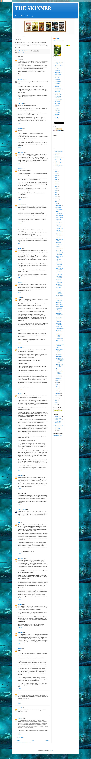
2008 (56, 400)
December (58, 205)
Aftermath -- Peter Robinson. (60, 344)
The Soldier (57, 77)
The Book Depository (57, 155)
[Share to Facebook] (37, 51)
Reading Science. (59, 338)
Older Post (47, 740)
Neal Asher (20, 128)
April (57, 389)
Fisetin (56, 416)
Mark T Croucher (22, 509)
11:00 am (20, 713)
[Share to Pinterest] (38, 51)
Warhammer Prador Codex (59, 163)
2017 (56, 188)
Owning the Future (59, 62)
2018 (56, 186)
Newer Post (17, 740)
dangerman (20, 204)
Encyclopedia (59, 213)
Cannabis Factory (59, 328)
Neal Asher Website (59, 151)
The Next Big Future (59, 158)
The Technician (58, 88)
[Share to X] (36, 51)
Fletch (19, 297)
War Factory (57, 70)
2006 (56, 404)
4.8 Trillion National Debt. (59, 331)
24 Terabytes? (59, 223)
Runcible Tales (58, 64)
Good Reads (58, 354)
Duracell (20, 648)
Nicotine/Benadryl (59, 425)
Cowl (56, 107)
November (58, 207)
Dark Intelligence (58, 72)
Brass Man (57, 108)
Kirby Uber (20, 103)
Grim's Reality (21, 79)
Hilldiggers (57, 114)
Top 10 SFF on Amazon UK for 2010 (59, 365)
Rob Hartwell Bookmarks (59, 277)
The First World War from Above (59, 351)
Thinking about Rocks (59, 341)
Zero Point (57, 68)
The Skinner (57, 93)
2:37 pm (19, 688)
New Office (58, 242)
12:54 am (20, 277)
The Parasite (57, 83)
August (58, 380)
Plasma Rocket (59, 209)
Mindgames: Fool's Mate (59, 66)
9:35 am (19, 599)
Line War (57, 117)
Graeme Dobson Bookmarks (59, 273)
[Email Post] (31, 50)
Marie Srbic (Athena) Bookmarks (59, 281)
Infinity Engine (58, 74)
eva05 (19, 522)
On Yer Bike (58, 244)
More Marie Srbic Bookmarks (60, 253)
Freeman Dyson (59, 250)
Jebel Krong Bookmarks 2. (59, 234)
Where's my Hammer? (58, 220)
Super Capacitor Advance (59, 225)
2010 (56, 203)
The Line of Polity (59, 94)
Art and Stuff (59, 326)
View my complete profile (58, 40)
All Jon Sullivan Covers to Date (59, 296)
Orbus (56, 116)
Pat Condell (57, 153)
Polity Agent (57, 103)
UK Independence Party (59, 160)
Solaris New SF (58, 99)
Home (32, 740)
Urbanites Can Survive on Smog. (59, 310)
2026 (56, 171)
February (58, 393)
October (58, 376)
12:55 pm (20, 470)
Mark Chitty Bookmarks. (59, 288)
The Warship (57, 76)
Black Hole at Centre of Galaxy (59, 335)
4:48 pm (19, 518)
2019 (56, 184)
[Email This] (33, 51)
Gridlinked (57, 105)
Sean (19, 59)
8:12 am (19, 703)
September (58, 378)
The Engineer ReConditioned (58, 97)
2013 (56, 196)
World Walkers (58, 428)
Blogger (51, 750)
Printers (57, 347)
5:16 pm (19, 643)
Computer (58, 368)
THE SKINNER (33, 8)
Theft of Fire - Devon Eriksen (58, 422)
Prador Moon (57, 101)
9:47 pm (19, 199)
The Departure (58, 81)
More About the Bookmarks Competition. (59, 270)
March (57, 391)
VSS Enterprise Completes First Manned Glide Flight (60, 360)
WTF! (57, 211)
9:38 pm (19, 163)
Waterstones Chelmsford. (59, 323)
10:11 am (20, 389)
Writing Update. (59, 217)
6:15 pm (19, 75)
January (58, 395)
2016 (56, 190)
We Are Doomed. (60, 248)
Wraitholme (20, 393)
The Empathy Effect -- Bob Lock (59, 314)
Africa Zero (57, 110)
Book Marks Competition (59, 299)
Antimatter (58, 266)
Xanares (20, 604)
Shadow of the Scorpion (58, 85)
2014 (56, 194)
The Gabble (57, 112)
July (57, 382)
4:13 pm (19, 504)
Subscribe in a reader (57, 435)
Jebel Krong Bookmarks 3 (59, 231)
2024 (56, 173)
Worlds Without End (59, 256)
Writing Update (59, 304)
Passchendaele (59, 317)
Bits (19, 52)
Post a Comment (20, 737)
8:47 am (19, 343)
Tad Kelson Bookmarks (59, 285)
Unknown (20, 168)
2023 (56, 175)
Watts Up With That (59, 166)
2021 (56, 179)
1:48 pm (19, 488)
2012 (56, 199)
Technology (23, 52)
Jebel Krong (20, 152)
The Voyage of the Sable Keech (59, 90)
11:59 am (20, 627)
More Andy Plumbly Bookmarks (59, 292)
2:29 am (19, 292)
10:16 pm (20, 223)
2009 (56, 398)
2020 (56, 182)
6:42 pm (19, 147)
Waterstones (58, 302)
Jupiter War (57, 79)
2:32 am (19, 734)
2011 (56, 201)
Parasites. (58, 237)
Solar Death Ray (59, 215)
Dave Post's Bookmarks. (59, 260)
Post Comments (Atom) (26, 742)
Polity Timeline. (59, 306)
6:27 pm (19, 98)
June (57, 384)
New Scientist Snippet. (59, 320)
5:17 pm (19, 553)
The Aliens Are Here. (59, 239)
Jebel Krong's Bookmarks (59, 263)
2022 (56, 177)
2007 (56, 402)
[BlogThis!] (35, 51)
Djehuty (20, 248)
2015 (56, 192)
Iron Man (58, 246)
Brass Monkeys (59, 228)
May (57, 386)
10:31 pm (20, 243)
